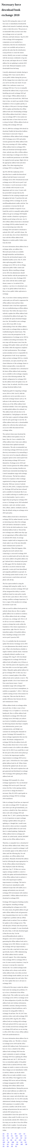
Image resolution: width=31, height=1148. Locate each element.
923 (25, 1138)
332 (17, 1142)
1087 (22, 1144)
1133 (17, 1138)
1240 (17, 1144)
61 (11, 1133)
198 (8, 1142)
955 (25, 1142)
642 (8, 1138)
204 (8, 1135)
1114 (25, 1140)
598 (26, 1144)
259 (3, 1140)
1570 (20, 1140)
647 (21, 1138)
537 (24, 1133)
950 (15, 1133)
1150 (21, 1135)
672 (12, 1135)
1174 (20, 1133)
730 (12, 1138)
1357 (4, 1138)
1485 (4, 1142)
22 (7, 1140)
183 (8, 1144)
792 (3, 1144)
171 (25, 1135)
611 (3, 1135)
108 (12, 1146)
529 (21, 1142)
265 (3, 1146)
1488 (13, 1142)
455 (3, 1133)
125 (15, 1140)
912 (16, 1146)
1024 (16, 1135)
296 (8, 1146)
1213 (12, 1144)
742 (8, 1133)
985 (11, 1140)
